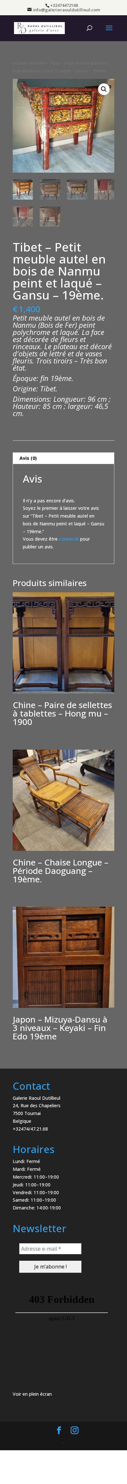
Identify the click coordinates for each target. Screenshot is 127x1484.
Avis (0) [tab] (28, 458)
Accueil (19, 63)
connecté (69, 539)
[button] (104, 89)
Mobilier (38, 63)
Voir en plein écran (32, 1394)
